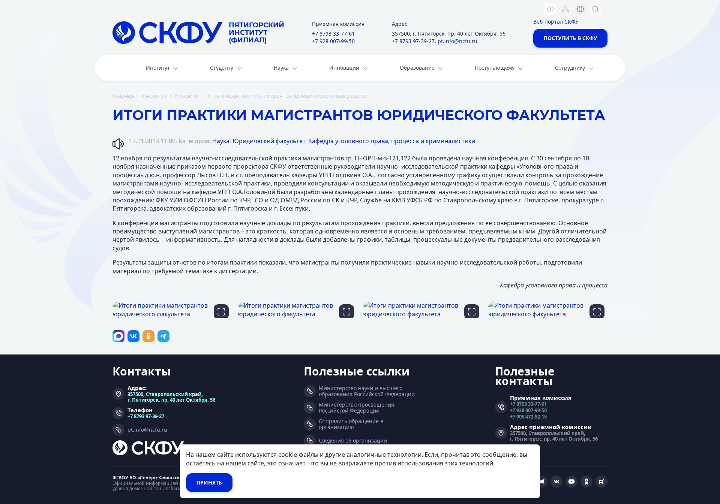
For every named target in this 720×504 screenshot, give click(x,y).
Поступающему (494, 67)
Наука (281, 67)
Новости (186, 96)
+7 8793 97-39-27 (413, 41)
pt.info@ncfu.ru (457, 41)
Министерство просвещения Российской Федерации (356, 408)
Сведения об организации (353, 441)
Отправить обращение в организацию (351, 424)
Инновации (344, 67)
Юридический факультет (268, 141)
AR (575, 54)
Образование (417, 67)
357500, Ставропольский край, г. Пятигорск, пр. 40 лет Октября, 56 (171, 397)
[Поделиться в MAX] (118, 336)
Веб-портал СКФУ (556, 21)
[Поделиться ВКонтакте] (134, 336)
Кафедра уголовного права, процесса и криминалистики (391, 141)
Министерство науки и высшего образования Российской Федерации (367, 391)
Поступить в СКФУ (570, 38)
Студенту (221, 67)
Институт (158, 67)
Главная (123, 96)
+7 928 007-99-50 (333, 41)
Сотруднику (570, 67)
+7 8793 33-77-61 (333, 33)
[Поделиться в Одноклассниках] (148, 336)
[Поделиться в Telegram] (164, 336)
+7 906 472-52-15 (528, 416)
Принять (209, 482)
